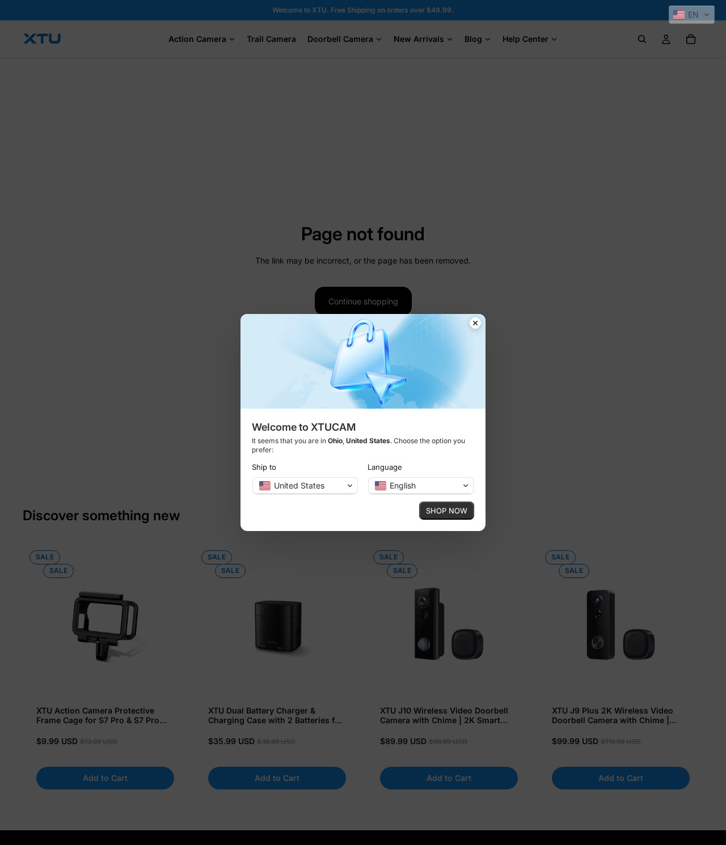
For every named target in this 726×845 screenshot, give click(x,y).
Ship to (264, 467)
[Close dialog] (475, 324)
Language (385, 467)
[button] (692, 15)
